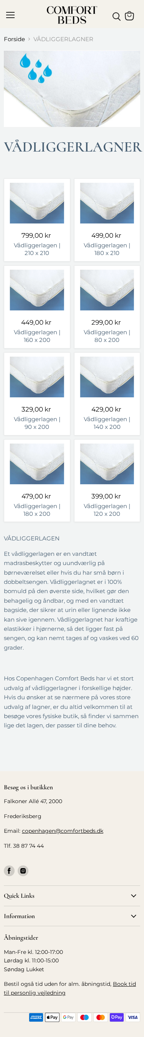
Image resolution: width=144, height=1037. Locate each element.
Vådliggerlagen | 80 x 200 (107, 335)
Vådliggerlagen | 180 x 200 (37, 509)
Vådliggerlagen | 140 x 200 (107, 422)
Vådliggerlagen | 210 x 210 (37, 249)
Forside (14, 39)
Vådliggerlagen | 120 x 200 (107, 509)
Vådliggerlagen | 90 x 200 (37, 422)
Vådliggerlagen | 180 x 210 (107, 249)
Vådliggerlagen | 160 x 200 (37, 335)
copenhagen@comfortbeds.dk (62, 830)
